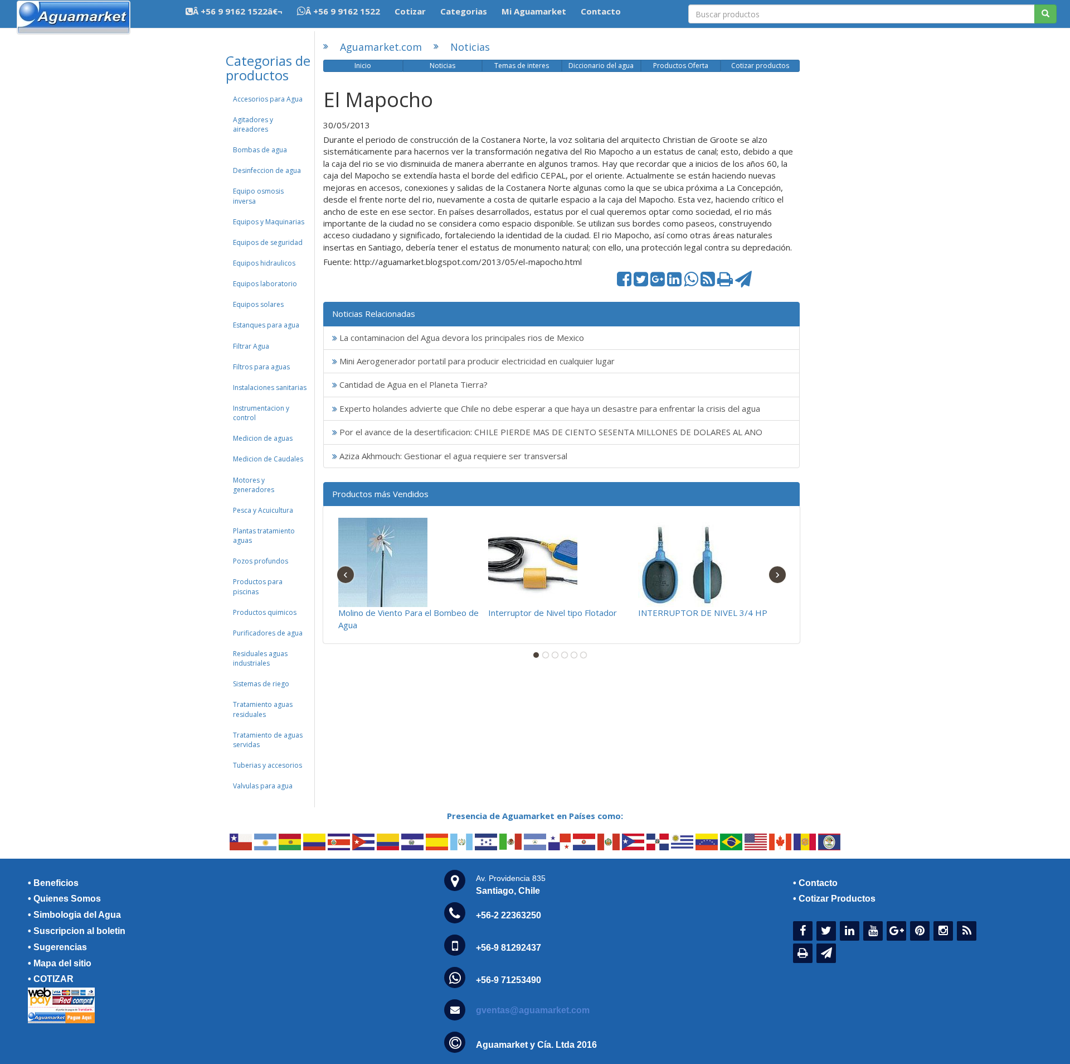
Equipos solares (258, 304)
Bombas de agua (260, 150)
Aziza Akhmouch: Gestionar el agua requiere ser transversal (452, 455)
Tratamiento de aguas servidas (268, 739)
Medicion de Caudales (268, 459)
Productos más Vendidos (380, 493)
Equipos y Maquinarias (268, 222)
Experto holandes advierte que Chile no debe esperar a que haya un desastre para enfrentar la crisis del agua (548, 408)
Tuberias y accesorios (267, 765)
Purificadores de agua (268, 633)
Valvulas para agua (263, 786)
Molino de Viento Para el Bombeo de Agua (408, 618)
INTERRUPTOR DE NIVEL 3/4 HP (702, 612)
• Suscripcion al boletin (76, 931)
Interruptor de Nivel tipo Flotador (552, 612)
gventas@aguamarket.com (533, 1010)
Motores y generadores (253, 484)
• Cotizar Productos (834, 898)
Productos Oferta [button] (680, 65)
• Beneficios (53, 883)
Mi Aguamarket (534, 11)
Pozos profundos (260, 561)
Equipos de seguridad (268, 242)
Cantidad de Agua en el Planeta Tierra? (412, 384)
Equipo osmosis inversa (258, 195)
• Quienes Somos (64, 898)
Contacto (601, 11)
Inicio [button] (362, 65)
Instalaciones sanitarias (270, 387)
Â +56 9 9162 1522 (342, 11)
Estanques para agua (266, 325)
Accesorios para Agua (268, 99)
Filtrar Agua (251, 346)
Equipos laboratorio (265, 283)
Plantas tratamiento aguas (264, 535)
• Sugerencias (57, 947)
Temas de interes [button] (521, 65)
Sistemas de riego (261, 684)
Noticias (470, 47)
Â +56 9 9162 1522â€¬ (238, 11)
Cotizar (410, 11)
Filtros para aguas (261, 367)
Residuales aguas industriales (260, 658)
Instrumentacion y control (261, 412)
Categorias (463, 11)
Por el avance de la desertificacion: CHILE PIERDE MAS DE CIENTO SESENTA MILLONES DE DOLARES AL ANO (549, 431)
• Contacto (815, 883)
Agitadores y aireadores (253, 124)
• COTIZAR (51, 979)
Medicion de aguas (263, 438)
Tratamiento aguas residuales (263, 709)
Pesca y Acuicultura (263, 510)
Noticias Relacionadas (373, 313)
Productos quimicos (264, 612)
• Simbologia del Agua (74, 914)
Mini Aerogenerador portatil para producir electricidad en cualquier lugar (476, 361)
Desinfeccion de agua (267, 170)
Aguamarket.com (381, 47)
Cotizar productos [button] (760, 65)
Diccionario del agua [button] (601, 65)
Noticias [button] (442, 65)
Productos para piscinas (258, 586)
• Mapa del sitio (59, 963)
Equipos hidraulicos (264, 263)
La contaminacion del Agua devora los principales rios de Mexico (460, 337)
